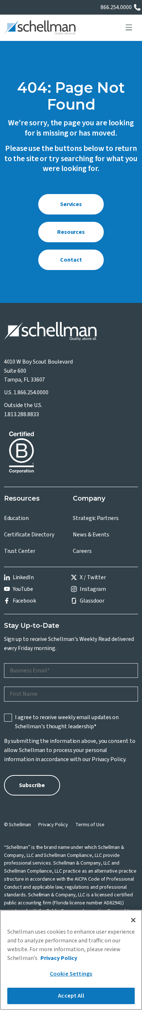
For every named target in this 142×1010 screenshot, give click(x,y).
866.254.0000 (116, 7)
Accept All (71, 996)
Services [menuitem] (71, 204)
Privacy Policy (108, 759)
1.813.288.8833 (21, 414)
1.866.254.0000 (30, 392)
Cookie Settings (71, 974)
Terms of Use (89, 824)
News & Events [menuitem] (91, 535)
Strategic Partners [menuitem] (96, 518)
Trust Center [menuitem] (19, 551)
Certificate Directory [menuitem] (29, 535)
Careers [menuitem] (82, 551)
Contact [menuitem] (71, 260)
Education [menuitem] (16, 518)
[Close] (133, 920)
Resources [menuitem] (71, 232)
